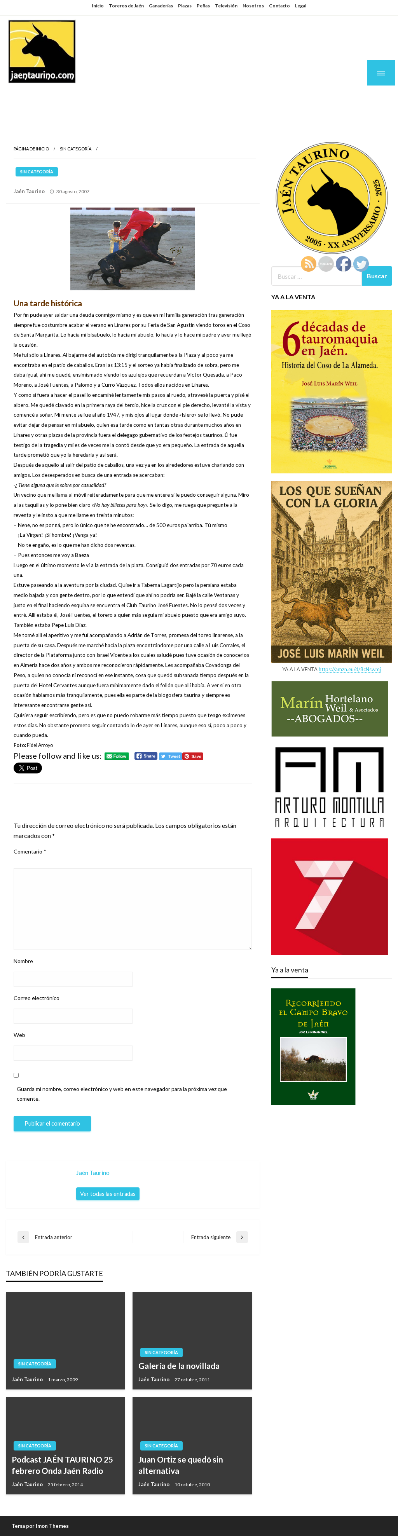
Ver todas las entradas (108, 1193)
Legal (300, 6)
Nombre (23, 961)
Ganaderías (161, 6)
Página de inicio (31, 148)
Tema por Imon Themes (40, 1526)
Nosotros (253, 6)
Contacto (279, 6)
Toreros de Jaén (126, 6)
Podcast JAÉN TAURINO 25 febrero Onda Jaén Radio (62, 1464)
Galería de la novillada (179, 1365)
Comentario (30, 851)
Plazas (185, 6)
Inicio (98, 6)
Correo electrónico (36, 998)
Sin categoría (75, 148)
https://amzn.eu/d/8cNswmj (350, 669)
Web (19, 1035)
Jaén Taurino (54, 98)
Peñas (203, 6)
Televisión (226, 6)
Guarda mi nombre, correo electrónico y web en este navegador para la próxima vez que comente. (122, 1094)
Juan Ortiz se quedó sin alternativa (180, 1464)
